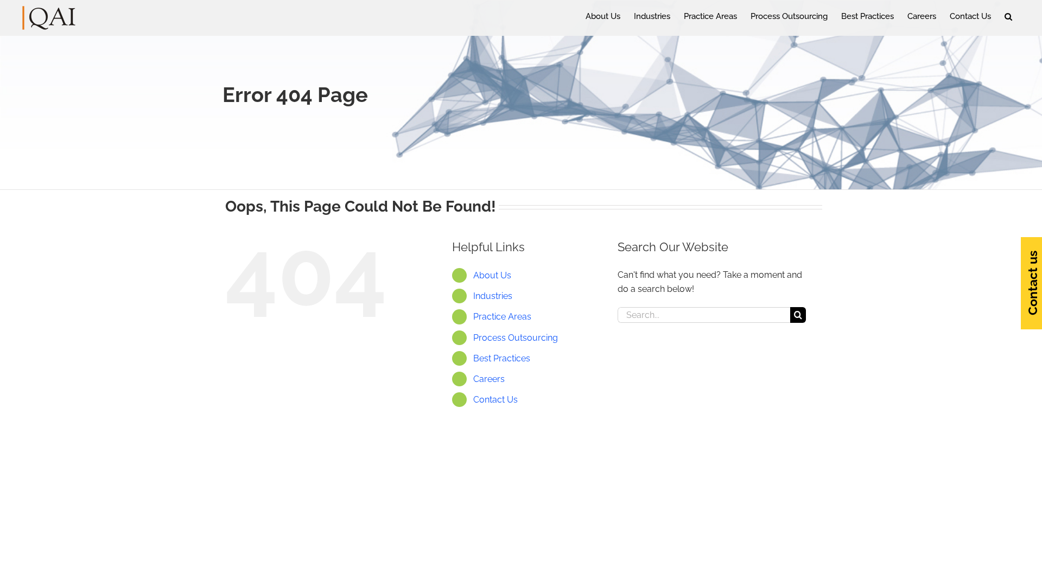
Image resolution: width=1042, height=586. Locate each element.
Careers (489, 379)
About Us (492, 275)
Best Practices (501, 358)
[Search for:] (704, 314)
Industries (492, 296)
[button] (1008, 16)
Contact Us (495, 399)
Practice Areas (502, 316)
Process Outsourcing (515, 338)
